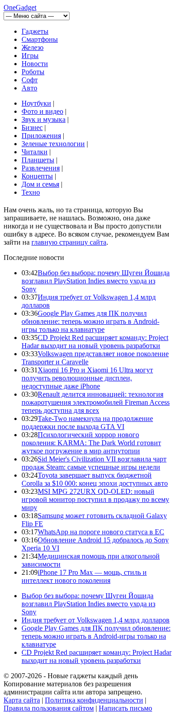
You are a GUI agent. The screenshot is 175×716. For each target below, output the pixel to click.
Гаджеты (35, 31)
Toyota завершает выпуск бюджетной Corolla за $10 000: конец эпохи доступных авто (95, 479)
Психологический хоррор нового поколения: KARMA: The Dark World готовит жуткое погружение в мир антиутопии (91, 443)
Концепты (37, 176)
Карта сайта (22, 700)
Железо (33, 47)
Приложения (41, 135)
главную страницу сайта (68, 242)
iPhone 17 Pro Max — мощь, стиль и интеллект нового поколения (84, 576)
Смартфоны (40, 39)
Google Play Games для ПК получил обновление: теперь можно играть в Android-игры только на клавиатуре (90, 321)
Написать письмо (125, 708)
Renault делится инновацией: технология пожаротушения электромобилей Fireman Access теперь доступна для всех (96, 402)
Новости (35, 63)
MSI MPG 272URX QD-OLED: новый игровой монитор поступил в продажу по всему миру (95, 499)
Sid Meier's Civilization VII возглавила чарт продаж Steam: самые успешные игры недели (94, 463)
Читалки (35, 152)
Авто (29, 88)
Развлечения (41, 168)
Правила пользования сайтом (49, 708)
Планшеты (38, 160)
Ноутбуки (36, 103)
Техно (31, 192)
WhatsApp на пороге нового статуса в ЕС (101, 532)
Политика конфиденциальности (94, 700)
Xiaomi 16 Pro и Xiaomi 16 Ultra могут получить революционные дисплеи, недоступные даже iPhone (87, 378)
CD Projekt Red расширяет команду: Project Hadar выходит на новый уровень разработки (95, 341)
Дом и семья (40, 184)
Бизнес (32, 127)
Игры (30, 55)
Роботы (33, 72)
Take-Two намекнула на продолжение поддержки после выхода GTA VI (87, 422)
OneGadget (20, 7)
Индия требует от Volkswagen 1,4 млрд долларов (96, 620)
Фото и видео (42, 111)
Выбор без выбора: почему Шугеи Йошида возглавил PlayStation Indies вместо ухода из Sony (96, 281)
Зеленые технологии (53, 144)
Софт (30, 80)
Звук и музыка (44, 119)
